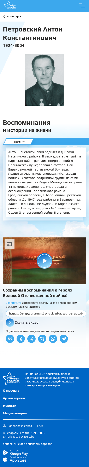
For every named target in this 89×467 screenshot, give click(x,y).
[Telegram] (64, 339)
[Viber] (42, 339)
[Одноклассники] (21, 339)
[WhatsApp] (53, 339)
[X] (31, 339)
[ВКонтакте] (10, 339)
